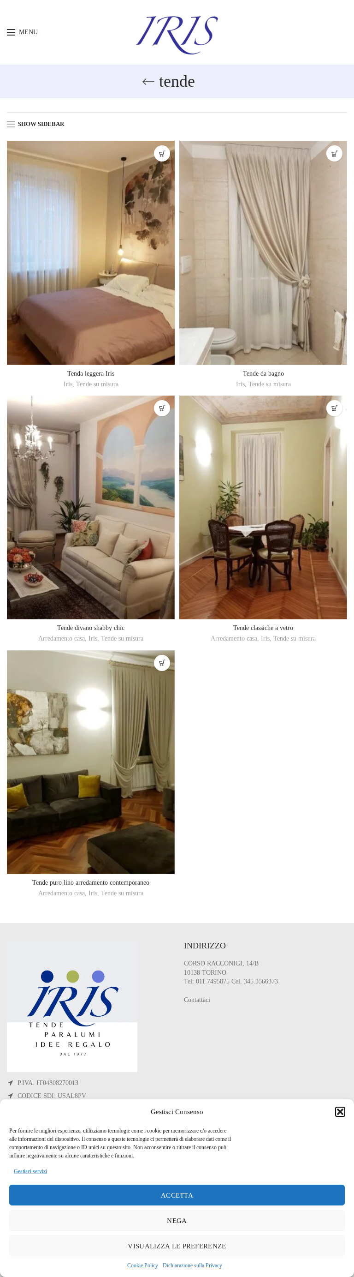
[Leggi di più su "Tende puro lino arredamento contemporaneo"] (162, 663)
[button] (340, 1111)
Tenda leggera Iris (90, 373)
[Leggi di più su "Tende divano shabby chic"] (162, 408)
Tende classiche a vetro (263, 627)
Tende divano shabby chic (90, 627)
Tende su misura (97, 384)
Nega (177, 1220)
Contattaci (197, 999)
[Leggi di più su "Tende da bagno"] (334, 153)
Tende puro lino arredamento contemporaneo (90, 882)
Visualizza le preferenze (177, 1246)
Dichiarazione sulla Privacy (192, 1265)
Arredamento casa (61, 638)
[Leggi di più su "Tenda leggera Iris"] (162, 153)
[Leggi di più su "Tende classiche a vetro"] (334, 408)
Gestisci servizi (30, 1171)
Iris (68, 384)
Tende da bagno (263, 373)
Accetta (177, 1195)
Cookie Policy (142, 1265)
